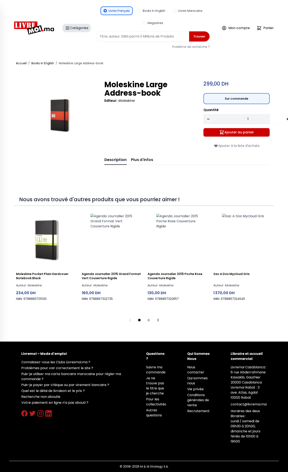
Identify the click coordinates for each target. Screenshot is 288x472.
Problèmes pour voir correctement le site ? (57, 368)
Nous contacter (195, 370)
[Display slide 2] (148, 320)
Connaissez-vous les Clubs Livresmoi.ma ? (55, 362)
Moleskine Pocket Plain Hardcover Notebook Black (42, 276)
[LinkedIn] (48, 413)
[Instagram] (40, 413)
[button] (60, 116)
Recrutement (198, 411)
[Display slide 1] (139, 320)
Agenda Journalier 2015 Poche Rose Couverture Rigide (175, 276)
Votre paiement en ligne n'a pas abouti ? (54, 402)
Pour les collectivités (156, 402)
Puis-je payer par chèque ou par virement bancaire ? (65, 384)
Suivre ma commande (156, 370)
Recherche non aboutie (40, 396)
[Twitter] (32, 413)
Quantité (211, 109)
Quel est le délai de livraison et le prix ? (53, 390)
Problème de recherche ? (191, 47)
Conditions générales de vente (198, 400)
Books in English (42, 63)
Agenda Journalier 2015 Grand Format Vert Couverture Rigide (111, 276)
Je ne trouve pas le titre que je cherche (155, 386)
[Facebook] (24, 413)
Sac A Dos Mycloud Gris (231, 274)
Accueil (21, 63)
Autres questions (154, 413)
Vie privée (195, 389)
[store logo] (34, 28)
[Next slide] (158, 320)
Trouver (199, 36)
